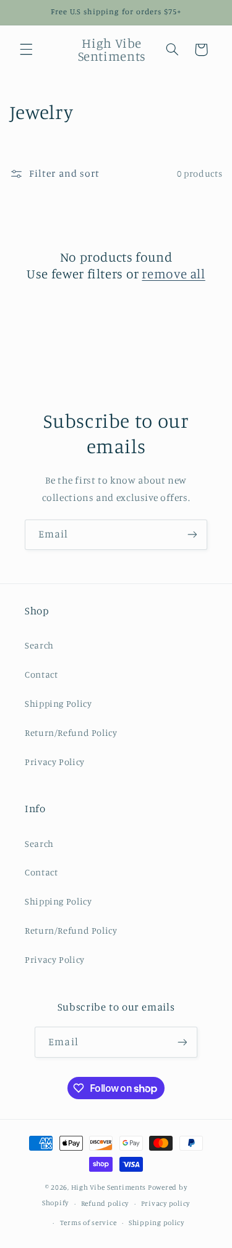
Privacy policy (165, 1203)
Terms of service (88, 1222)
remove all (173, 273)
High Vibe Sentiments (109, 1187)
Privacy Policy (55, 761)
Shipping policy (156, 1222)
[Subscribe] (192, 535)
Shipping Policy (58, 703)
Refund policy (105, 1203)
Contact (41, 674)
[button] (26, 49)
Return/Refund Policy (71, 732)
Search (39, 645)
